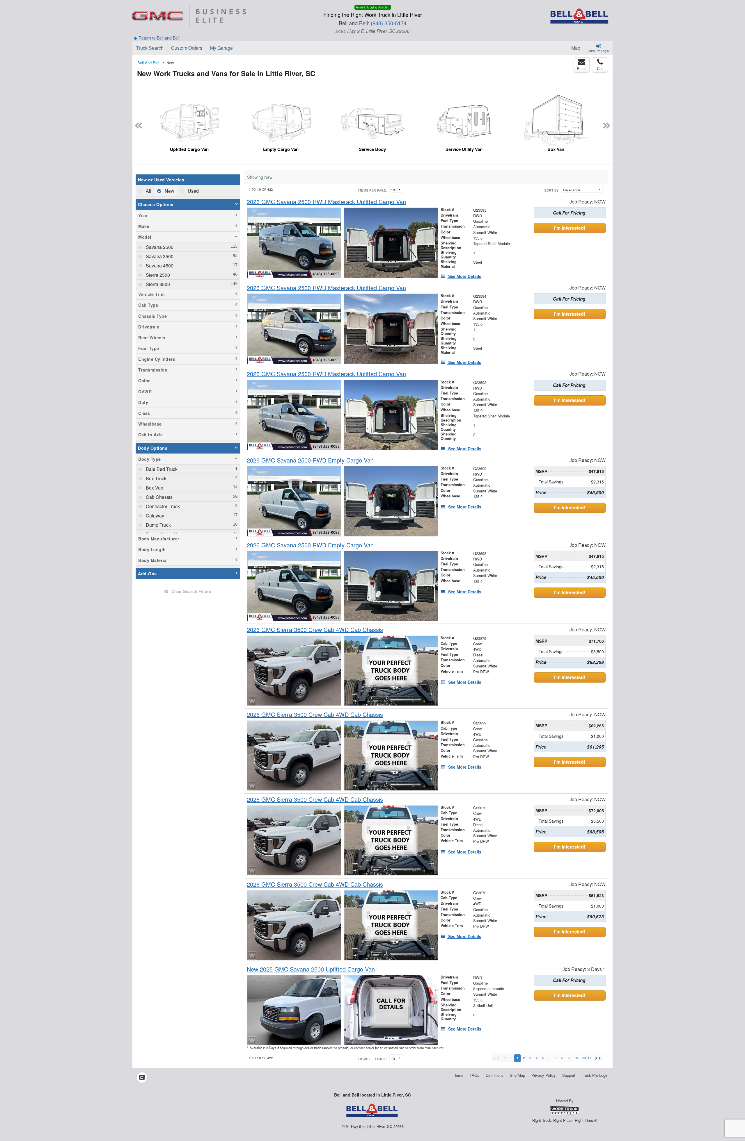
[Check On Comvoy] (142, 1078)
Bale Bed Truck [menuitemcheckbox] (161, 469)
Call (600, 68)
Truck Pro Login (595, 1075)
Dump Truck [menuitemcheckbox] (158, 525)
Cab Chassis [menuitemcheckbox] (159, 497)
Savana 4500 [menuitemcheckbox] (159, 265)
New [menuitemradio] (169, 191)
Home (458, 1075)
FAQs (474, 1075)
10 (576, 1058)
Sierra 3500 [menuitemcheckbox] (157, 284)
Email (581, 68)
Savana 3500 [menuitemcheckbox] (159, 256)
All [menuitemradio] (148, 191)
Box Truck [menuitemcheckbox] (155, 478)
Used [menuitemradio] (193, 191)
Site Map (517, 1075)
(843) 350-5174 (389, 23)
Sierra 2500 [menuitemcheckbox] (157, 275)
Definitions (494, 1075)
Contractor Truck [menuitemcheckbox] (162, 506)
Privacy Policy (543, 1075)
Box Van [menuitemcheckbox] (154, 487)
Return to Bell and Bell (158, 38)
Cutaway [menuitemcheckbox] (154, 515)
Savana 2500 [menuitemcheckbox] (159, 247)
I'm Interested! (569, 227)
